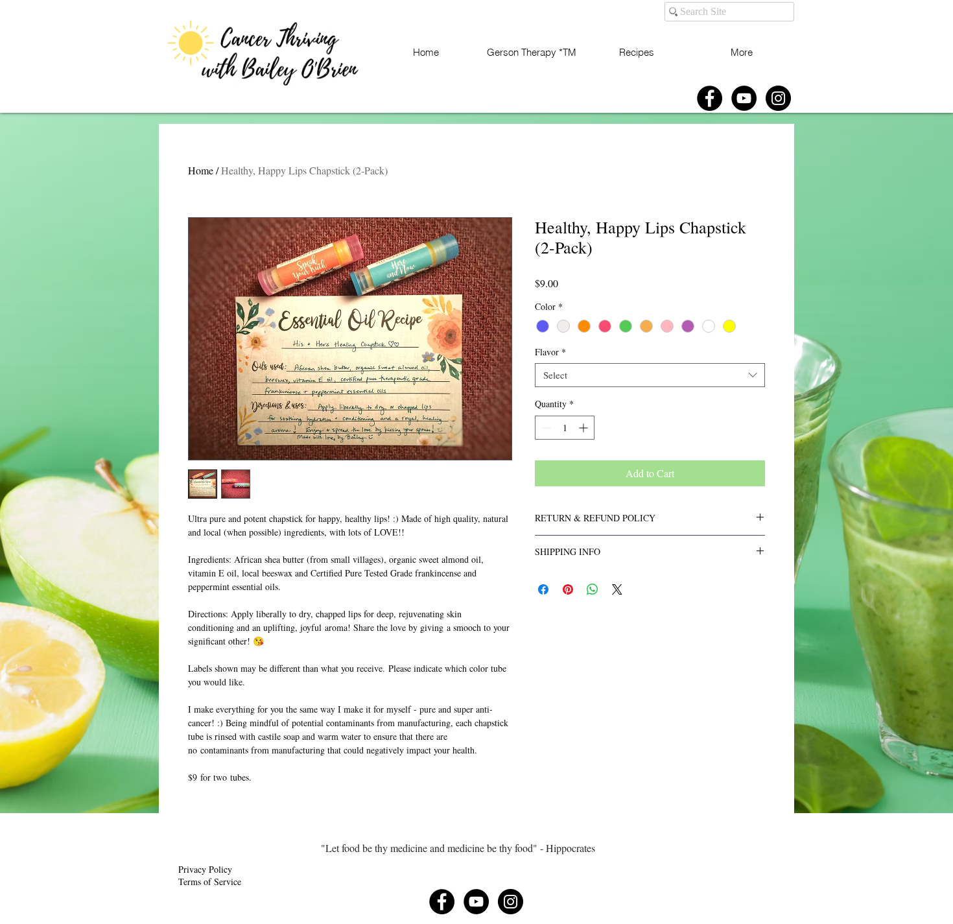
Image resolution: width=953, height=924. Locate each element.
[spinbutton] (564, 427)
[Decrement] (545, 427)
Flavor (550, 352)
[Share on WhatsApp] (592, 589)
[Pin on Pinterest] (568, 589)
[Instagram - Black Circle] (778, 98)
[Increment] (584, 427)
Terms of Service (209, 881)
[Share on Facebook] (543, 589)
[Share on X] (617, 589)
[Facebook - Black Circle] (709, 98)
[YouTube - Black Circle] (744, 98)
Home (200, 170)
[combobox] (650, 375)
